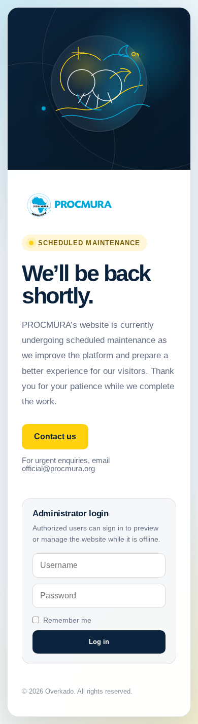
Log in (99, 641)
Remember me (67, 620)
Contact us (55, 436)
